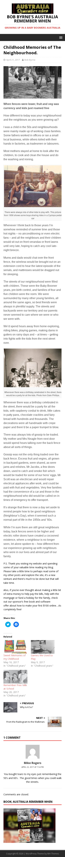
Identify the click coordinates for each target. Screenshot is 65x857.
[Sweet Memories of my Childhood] (15, 647)
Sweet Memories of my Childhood (14, 657)
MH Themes (53, 853)
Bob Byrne (29, 59)
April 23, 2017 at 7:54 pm (32, 767)
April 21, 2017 (13, 59)
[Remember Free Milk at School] (15, 676)
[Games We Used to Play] (43, 647)
